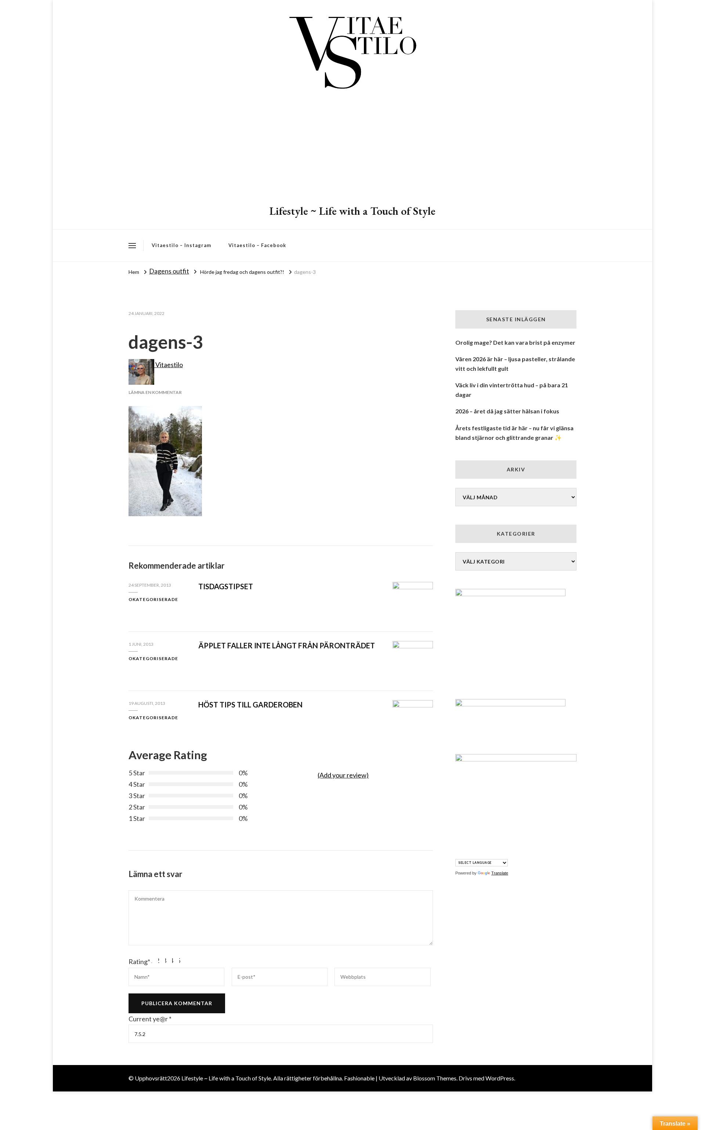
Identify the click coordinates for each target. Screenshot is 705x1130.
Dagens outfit (169, 271)
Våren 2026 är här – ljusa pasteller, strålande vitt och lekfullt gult (515, 363)
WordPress (499, 1078)
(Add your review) (343, 775)
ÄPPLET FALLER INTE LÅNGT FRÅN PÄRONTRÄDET (286, 645)
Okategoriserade (153, 599)
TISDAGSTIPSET (225, 586)
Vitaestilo (168, 365)
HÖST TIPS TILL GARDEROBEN (250, 704)
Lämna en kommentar (155, 392)
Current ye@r (150, 1019)
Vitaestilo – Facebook (257, 245)
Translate (499, 873)
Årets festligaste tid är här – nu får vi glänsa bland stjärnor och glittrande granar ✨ (514, 432)
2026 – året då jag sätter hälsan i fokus (507, 411)
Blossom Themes (434, 1078)
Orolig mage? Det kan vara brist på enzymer (515, 342)
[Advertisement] (352, 148)
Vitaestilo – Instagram (181, 245)
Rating (139, 961)
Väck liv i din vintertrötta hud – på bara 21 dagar (511, 389)
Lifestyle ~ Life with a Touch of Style (352, 211)
